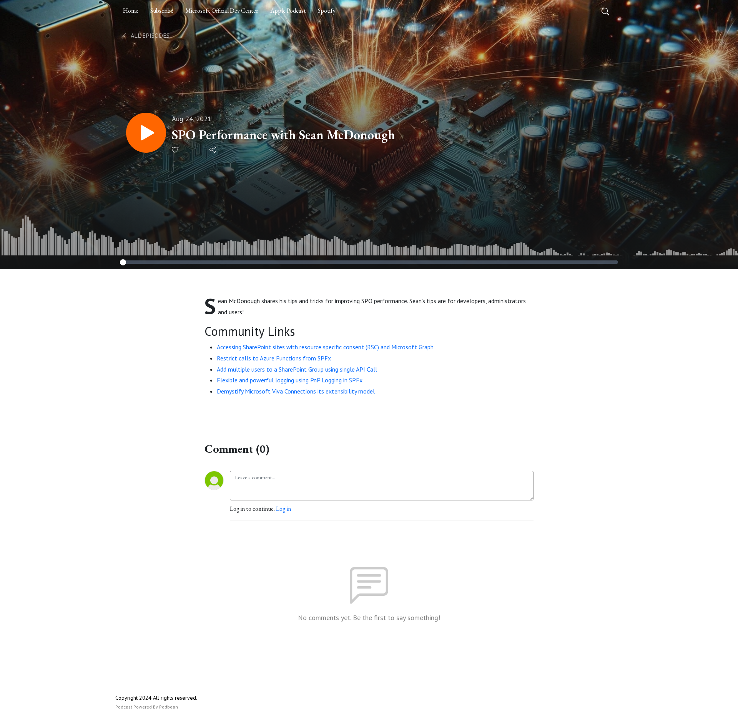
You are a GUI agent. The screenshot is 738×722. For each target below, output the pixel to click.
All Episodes (150, 35)
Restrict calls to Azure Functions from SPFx (274, 358)
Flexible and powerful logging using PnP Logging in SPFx (289, 380)
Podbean (168, 707)
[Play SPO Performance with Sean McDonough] (146, 133)
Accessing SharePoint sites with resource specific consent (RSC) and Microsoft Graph (325, 347)
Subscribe (161, 11)
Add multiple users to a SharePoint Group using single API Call (297, 369)
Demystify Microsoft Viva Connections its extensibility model (296, 391)
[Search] (605, 10)
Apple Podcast (288, 11)
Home (130, 11)
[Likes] (175, 150)
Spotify (327, 11)
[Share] (213, 149)
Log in (283, 509)
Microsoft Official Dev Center (221, 11)
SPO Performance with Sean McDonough (283, 135)
